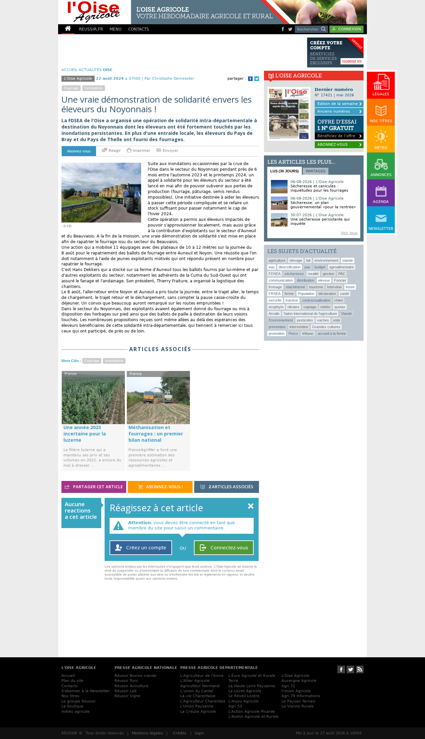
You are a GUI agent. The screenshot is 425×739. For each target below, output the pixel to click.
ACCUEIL (69, 70)
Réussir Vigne (127, 696)
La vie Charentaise (197, 696)
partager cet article (97, 487)
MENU (116, 29)
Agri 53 (235, 706)
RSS (360, 669)
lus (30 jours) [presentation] (284, 171)
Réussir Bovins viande (135, 676)
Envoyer (169, 150)
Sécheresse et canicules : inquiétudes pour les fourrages (319, 188)
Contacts (69, 686)
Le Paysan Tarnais (298, 701)
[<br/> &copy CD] (101, 165)
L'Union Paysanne (196, 706)
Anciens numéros (333, 111)
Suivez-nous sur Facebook (341, 669)
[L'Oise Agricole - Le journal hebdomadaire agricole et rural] (174, 12)
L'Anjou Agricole (243, 701)
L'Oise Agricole (295, 676)
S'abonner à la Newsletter (85, 691)
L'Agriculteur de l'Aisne (201, 676)
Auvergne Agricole (299, 681)
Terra (233, 681)
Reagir (114, 150)
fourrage (71, 88)
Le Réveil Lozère (244, 696)
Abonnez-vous (79, 151)
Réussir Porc (126, 681)
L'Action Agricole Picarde (251, 711)
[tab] (284, 171)
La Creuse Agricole (198, 711)
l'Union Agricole (296, 691)
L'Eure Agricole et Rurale (251, 676)
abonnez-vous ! (164, 487)
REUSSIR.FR (91, 29)
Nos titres (70, 696)
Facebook (250, 78)
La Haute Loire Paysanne (251, 686)
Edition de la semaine (337, 104)
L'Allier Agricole (195, 681)
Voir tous (349, 233)
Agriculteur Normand (199, 686)
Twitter (256, 78)
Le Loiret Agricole (244, 691)
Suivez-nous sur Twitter (350, 669)
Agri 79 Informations (301, 696)
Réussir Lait (125, 691)
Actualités (90, 70)
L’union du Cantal (196, 691)
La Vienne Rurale (298, 706)
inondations (93, 88)
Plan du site (72, 681)
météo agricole (75, 711)
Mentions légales (147, 733)
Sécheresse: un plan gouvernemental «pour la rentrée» (323, 205)
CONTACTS (138, 29)
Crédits (179, 733)
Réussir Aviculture (131, 686)
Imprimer (142, 150)
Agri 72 (288, 686)
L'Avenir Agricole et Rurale (253, 716)
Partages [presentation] (315, 171)
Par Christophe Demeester (169, 78)
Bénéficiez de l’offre (337, 128)
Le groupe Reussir (78, 701)
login (199, 733)
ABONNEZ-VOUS (332, 144)
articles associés (231, 487)
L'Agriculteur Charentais (202, 701)
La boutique (72, 706)
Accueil (68, 676)
